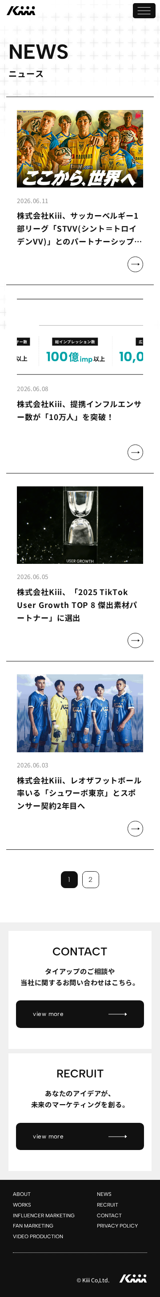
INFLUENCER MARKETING (44, 1215)
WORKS (22, 1205)
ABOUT (22, 1194)
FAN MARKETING (33, 1226)
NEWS (104, 1194)
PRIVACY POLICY (117, 1226)
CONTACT (109, 1215)
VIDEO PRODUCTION (38, 1236)
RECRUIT (107, 1205)
